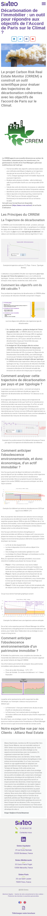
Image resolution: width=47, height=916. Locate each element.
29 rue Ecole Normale (23, 850)
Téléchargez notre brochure (23, 913)
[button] (14, 39)
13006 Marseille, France (23, 868)
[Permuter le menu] (44, 3)
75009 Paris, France (23, 882)
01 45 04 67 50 (25, 828)
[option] (25, 902)
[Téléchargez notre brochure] (23, 908)
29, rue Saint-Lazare (23, 879)
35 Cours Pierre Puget (23, 864)
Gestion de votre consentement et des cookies (29, 894)
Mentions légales (8, 894)
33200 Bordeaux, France (23, 853)
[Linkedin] (23, 839)
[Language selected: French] (23, 902)
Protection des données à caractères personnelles (23, 896)
